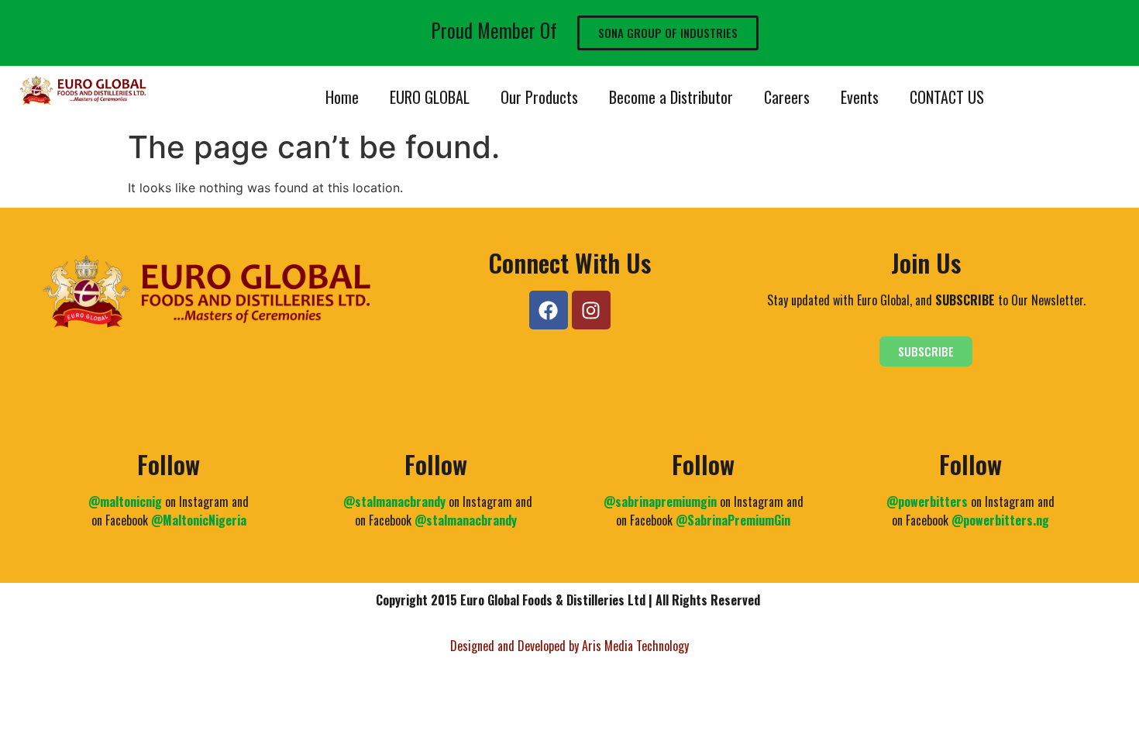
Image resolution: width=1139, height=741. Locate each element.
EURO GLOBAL (430, 97)
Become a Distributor (671, 97)
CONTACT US (947, 97)
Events (860, 97)
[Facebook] (548, 310)
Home (342, 97)
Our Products (539, 97)
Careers (787, 97)
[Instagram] (591, 310)
